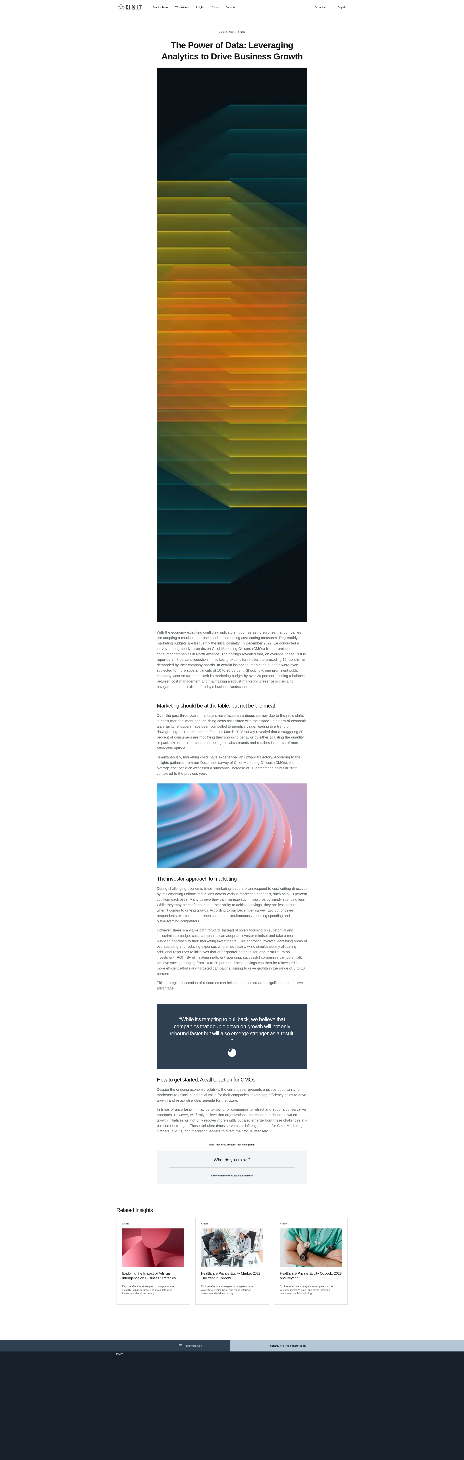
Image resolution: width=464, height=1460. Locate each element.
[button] (232, 1173)
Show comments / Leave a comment (232, 1175)
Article (241, 32)
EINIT (119, 1354)
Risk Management (246, 1144)
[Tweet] (232, 1053)
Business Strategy (225, 1144)
